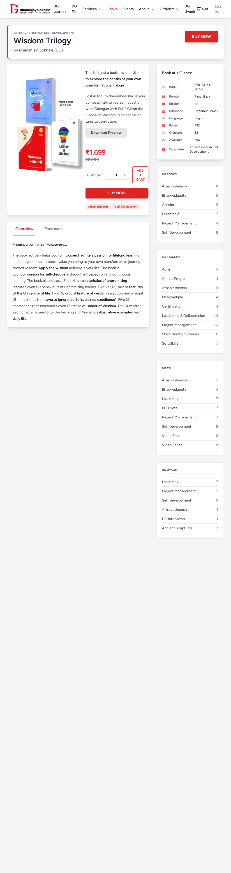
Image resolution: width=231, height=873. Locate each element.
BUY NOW (201, 36)
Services (89, 9)
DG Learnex (59, 9)
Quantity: (93, 175)
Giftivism (167, 9)
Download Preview (106, 133)
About (144, 9)
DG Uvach (190, 9)
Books (112, 9)
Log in (218, 9)
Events (128, 9)
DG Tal (74, 9)
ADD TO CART (140, 175)
